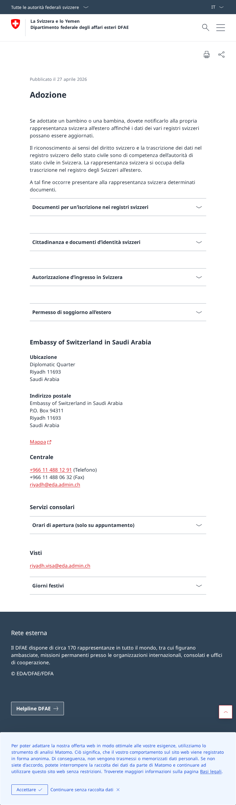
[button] (225, 712)
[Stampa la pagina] (206, 54)
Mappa (38, 441)
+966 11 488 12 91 (51, 469)
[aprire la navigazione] (220, 27)
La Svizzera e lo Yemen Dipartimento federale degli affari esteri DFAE (79, 24)
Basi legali (211, 771)
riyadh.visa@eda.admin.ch (60, 565)
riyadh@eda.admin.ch (55, 484)
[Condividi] (221, 54)
